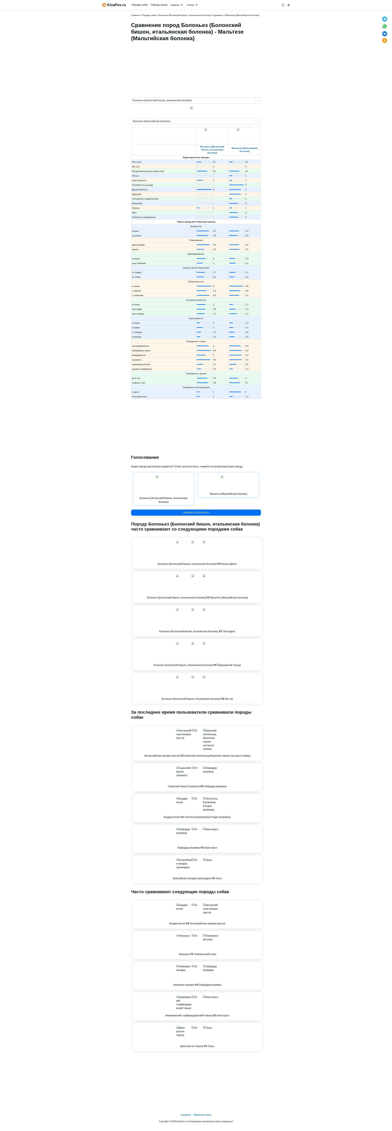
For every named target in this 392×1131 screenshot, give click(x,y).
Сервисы (175, 5)
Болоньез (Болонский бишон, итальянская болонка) (212, 149)
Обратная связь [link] (202, 1115)
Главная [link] (135, 15)
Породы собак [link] (140, 5)
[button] (197, 553)
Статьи (190, 5)
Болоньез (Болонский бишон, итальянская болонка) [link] (185, 15)
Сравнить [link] (218, 15)
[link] (197, 553)
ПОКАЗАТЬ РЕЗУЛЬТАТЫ (196, 512)
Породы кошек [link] (159, 5)
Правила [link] (186, 1115)
